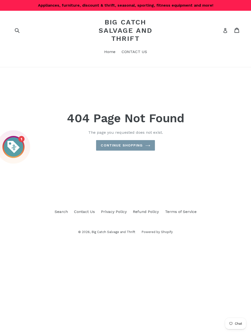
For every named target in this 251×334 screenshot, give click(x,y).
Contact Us (84, 211)
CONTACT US (134, 51)
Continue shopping (122, 145)
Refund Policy (146, 211)
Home (109, 51)
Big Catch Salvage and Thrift (125, 30)
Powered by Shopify (157, 232)
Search (61, 211)
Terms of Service (181, 211)
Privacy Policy (114, 211)
